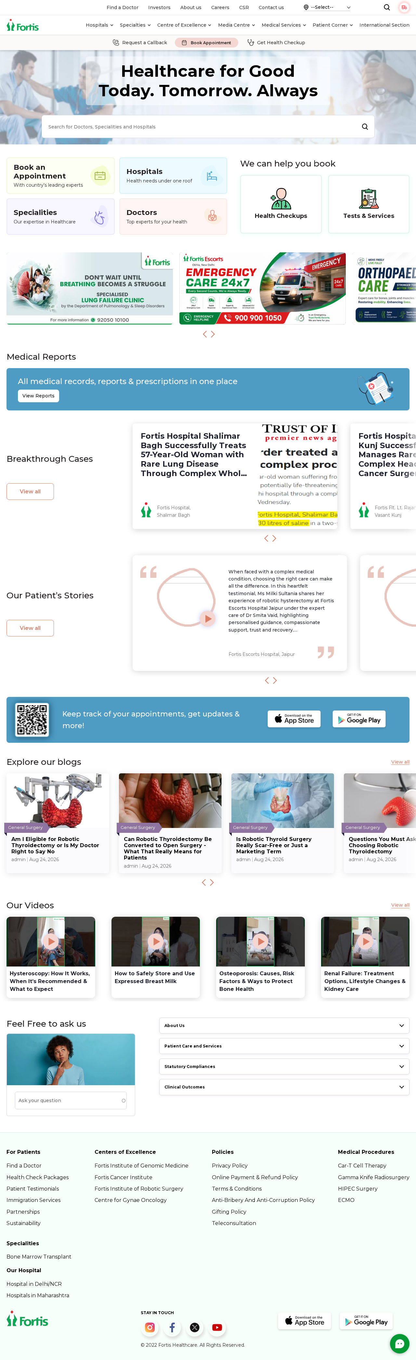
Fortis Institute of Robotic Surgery (139, 1189)
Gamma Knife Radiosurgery (374, 1177)
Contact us (271, 7)
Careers (220, 7)
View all (30, 491)
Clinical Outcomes (184, 1087)
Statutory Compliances (189, 1066)
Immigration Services (33, 1200)
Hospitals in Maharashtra (37, 1295)
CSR (244, 7)
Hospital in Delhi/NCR (34, 1284)
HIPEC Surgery (358, 1189)
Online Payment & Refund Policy (255, 1177)
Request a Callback (144, 43)
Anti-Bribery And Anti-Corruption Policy (263, 1200)
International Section (384, 25)
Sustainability (23, 1223)
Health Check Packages (37, 1177)
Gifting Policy (229, 1212)
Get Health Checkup (281, 43)
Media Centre (234, 25)
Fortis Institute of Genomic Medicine (141, 1166)
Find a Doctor (122, 7)
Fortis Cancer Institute (123, 1177)
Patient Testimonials (32, 1189)
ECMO (346, 1200)
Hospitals (97, 25)
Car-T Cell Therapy (362, 1166)
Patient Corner (330, 25)
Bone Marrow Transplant (39, 1257)
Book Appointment (211, 42)
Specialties (133, 25)
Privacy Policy (230, 1166)
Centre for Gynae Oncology (131, 1200)
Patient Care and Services (193, 1046)
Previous (204, 334)
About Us (174, 1025)
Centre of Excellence (181, 25)
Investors (159, 7)
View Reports (38, 396)
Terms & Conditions (237, 1189)
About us (191, 7)
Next (213, 334)
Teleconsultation (234, 1223)
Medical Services (281, 25)
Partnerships (23, 1212)
